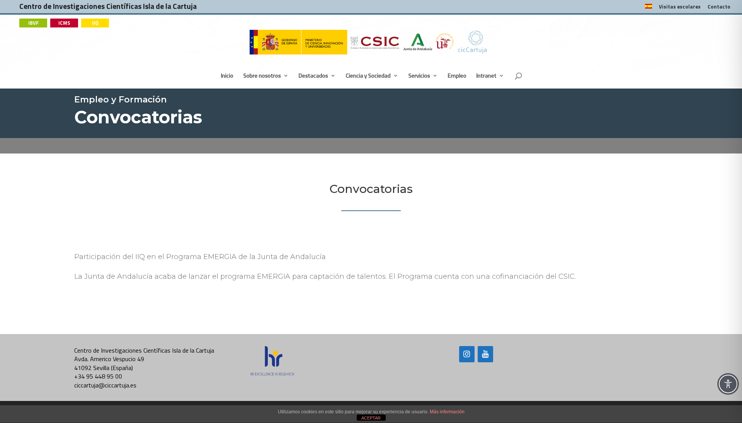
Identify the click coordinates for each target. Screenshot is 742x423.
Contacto (719, 7)
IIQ (95, 23)
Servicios (419, 76)
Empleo (457, 76)
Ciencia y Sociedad (367, 76)
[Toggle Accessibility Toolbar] (728, 384)
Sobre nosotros (262, 76)
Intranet (486, 76)
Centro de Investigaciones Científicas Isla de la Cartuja (108, 8)
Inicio (227, 76)
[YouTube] (485, 354)
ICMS (64, 23)
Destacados (313, 76)
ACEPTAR (371, 418)
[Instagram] (467, 354)
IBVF (33, 23)
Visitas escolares (680, 7)
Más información (447, 411)
